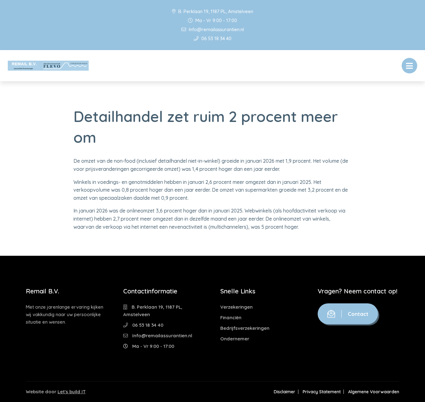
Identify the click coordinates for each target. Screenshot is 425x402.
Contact (358, 314)
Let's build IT (72, 392)
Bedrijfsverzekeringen (244, 328)
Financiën (230, 317)
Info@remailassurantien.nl (216, 29)
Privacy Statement (322, 392)
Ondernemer (234, 339)
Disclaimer (284, 392)
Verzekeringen (236, 307)
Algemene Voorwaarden (373, 392)
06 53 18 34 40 (215, 38)
